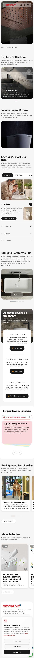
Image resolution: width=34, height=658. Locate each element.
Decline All (17, 646)
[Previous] (14, 453)
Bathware (8, 47)
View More (7, 521)
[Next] (20, 453)
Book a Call (18, 348)
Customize (17, 641)
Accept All (17, 652)
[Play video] (27, 479)
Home (2, 47)
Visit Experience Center (18, 396)
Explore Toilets (8, 218)
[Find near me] (24, 5)
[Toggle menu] (27, 5)
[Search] (21, 5)
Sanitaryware (7, 175)
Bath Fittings (19, 175)
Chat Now (18, 371)
